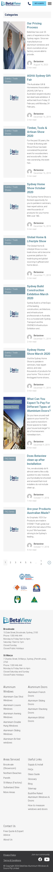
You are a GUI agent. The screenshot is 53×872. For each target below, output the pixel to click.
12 (41, 562)
